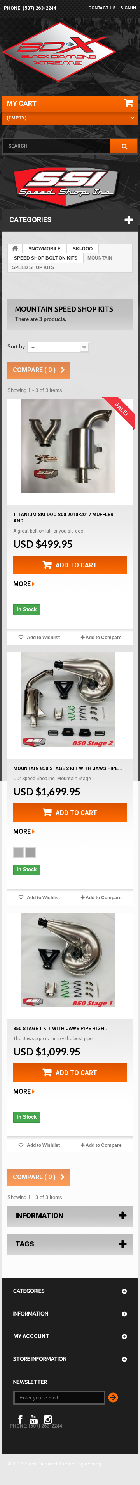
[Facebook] (20, 1419)
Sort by (16, 346)
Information (39, 1215)
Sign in (128, 8)
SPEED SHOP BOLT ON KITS (45, 258)
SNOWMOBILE (44, 248)
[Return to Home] (15, 248)
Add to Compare (104, 637)
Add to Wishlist (43, 637)
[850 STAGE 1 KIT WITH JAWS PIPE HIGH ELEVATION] (68, 960)
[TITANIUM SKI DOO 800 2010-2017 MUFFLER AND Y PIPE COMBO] (68, 446)
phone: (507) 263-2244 (30, 8)
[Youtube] (34, 1419)
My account (31, 1336)
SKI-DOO (83, 248)
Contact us (102, 8)
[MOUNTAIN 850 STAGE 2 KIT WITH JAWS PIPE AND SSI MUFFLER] (68, 699)
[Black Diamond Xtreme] (60, 52)
